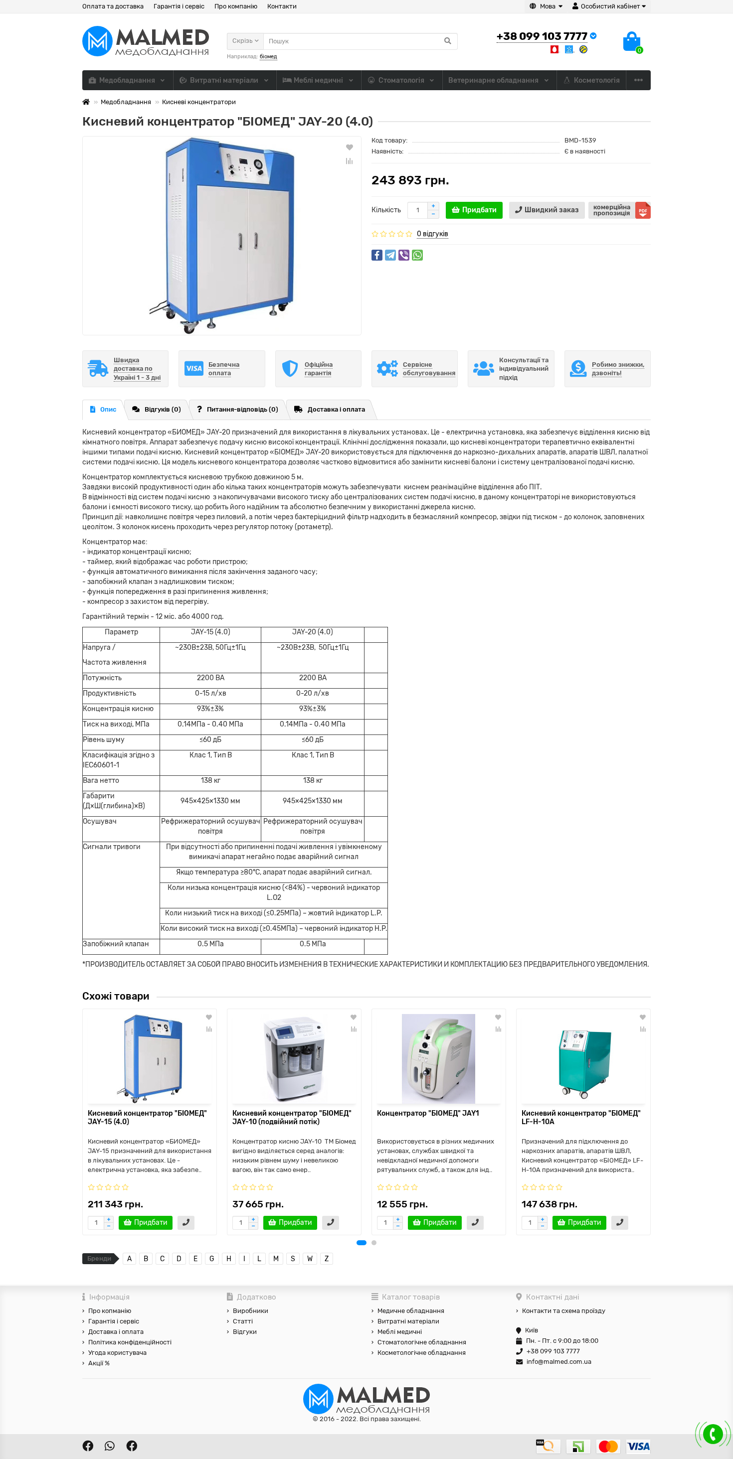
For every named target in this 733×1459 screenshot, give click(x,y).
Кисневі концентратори (199, 102)
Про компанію (235, 6)
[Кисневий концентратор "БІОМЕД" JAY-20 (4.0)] (222, 235)
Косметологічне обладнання (421, 1352)
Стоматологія (402, 80)
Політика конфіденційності (130, 1342)
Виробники (250, 1310)
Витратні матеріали (225, 80)
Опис (108, 409)
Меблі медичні (319, 80)
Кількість (386, 210)
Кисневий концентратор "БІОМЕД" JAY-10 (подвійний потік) (292, 1117)
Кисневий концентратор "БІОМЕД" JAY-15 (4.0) (147, 1117)
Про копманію (109, 1310)
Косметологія (597, 80)
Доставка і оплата (336, 409)
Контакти (282, 6)
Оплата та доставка (113, 6)
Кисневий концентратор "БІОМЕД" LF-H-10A (581, 1117)
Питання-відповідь (242, 409)
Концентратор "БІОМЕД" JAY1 (428, 1113)
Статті (243, 1321)
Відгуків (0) (163, 409)
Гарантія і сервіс (179, 6)
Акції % (99, 1363)
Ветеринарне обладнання (494, 80)
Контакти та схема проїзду (563, 1310)
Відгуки (245, 1331)
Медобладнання (128, 80)
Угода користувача (117, 1352)
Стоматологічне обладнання (421, 1342)
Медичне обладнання (410, 1310)
